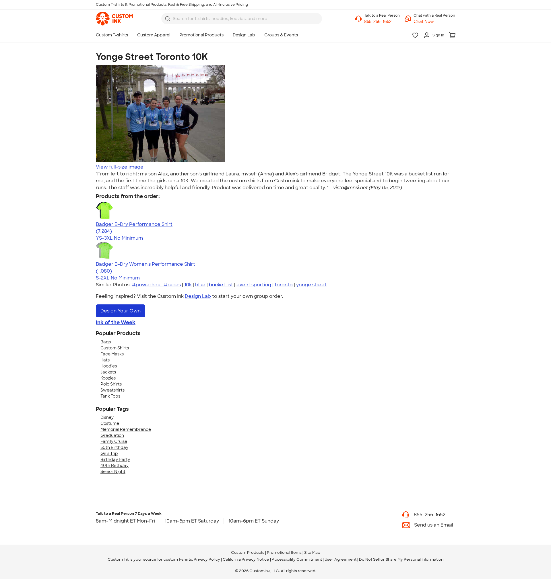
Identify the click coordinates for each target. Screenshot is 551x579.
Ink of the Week (115, 322)
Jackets (108, 372)
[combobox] (241, 18)
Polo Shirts (111, 384)
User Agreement (340, 559)
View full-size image (119, 167)
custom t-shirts (178, 559)
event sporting (253, 285)
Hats (105, 360)
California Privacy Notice (246, 559)
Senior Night (112, 471)
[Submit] (167, 18)
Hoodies (108, 366)
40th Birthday (114, 465)
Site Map (312, 552)
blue (200, 285)
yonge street (311, 285)
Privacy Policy (207, 559)
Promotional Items (284, 552)
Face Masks (112, 354)
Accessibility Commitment (297, 559)
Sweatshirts (112, 390)
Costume (109, 423)
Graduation (112, 435)
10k (188, 285)
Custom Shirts (114, 348)
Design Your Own (120, 311)
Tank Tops (110, 396)
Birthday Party (115, 459)
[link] (114, 19)
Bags (105, 342)
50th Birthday (114, 447)
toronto (284, 285)
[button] (434, 22)
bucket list (221, 285)
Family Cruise (113, 441)
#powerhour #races (156, 285)
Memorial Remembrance (125, 429)
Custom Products (247, 552)
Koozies (108, 378)
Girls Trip (109, 453)
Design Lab (198, 296)
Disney (107, 417)
